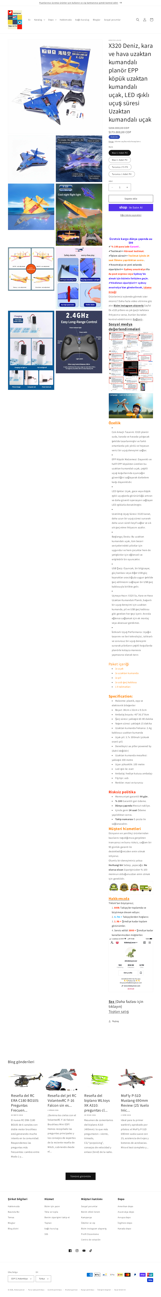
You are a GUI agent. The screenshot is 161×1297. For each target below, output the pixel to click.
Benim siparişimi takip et (57, 1217)
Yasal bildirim (120, 1290)
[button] (39, 19)
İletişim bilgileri (104, 1290)
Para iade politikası (36, 1290)
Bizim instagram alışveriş (129, 305)
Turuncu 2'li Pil (120, 167)
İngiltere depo (125, 1222)
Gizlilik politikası (55, 1290)
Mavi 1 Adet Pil (120, 159)
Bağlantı (137, 319)
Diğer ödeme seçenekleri (131, 215)
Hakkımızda (14, 1206)
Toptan (48, 1222)
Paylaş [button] (115, 1021)
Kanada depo (124, 1228)
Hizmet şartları (71, 1290)
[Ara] (137, 19)
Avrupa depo (124, 1217)
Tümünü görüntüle (80, 1176)
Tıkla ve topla (51, 1211)
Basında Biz (13, 1211)
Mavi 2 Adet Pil (120, 152)
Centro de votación (91, 1239)
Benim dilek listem (90, 1211)
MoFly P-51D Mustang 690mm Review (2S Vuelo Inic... (135, 1103)
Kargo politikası (87, 1290)
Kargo (111, 141)
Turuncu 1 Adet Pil (122, 174)
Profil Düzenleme (90, 1234)
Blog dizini (13, 1228)
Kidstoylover (19, 1290)
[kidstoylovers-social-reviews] (131, 390)
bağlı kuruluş (51, 1228)
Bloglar (11, 1222)
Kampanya (86, 1217)
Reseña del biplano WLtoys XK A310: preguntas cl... (97, 1103)
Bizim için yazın (52, 1206)
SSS (46, 1234)
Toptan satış (119, 1011)
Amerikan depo (125, 1206)
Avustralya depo (126, 1211)
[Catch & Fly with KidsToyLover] (131, 418)
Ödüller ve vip (88, 1222)
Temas (11, 1217)
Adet (111, 181)
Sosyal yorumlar (89, 1206)
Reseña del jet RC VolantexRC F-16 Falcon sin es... (62, 1100)
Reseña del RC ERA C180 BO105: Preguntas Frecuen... (25, 1103)
